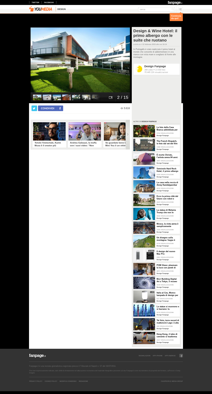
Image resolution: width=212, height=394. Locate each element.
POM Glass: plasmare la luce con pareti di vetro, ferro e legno (167, 266)
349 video (148, 70)
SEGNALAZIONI (144, 355)
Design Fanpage (155, 66)
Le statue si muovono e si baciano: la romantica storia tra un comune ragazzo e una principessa (168, 307)
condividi (47, 108)
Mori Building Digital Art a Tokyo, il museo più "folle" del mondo (167, 280)
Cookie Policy (51, 381)
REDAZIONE (83, 381)
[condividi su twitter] (34, 108)
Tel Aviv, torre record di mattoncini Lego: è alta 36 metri (168, 321)
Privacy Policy (35, 381)
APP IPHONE (157, 355)
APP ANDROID (170, 355)
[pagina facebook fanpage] (181, 355)
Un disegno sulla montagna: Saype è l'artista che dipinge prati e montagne (166, 238)
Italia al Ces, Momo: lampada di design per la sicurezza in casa (167, 294)
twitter (35, 2)
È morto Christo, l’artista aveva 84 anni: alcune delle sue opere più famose (167, 156)
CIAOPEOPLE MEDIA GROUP (172, 381)
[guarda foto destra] (90, 60)
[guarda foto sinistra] (40, 60)
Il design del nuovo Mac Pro (166, 252)
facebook (49, 2)
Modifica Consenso (68, 381)
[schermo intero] (110, 97)
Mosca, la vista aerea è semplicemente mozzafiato (167, 225)
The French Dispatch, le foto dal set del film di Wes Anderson (167, 142)
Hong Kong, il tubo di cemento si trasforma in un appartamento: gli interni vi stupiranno (168, 335)
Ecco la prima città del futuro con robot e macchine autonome (167, 197)
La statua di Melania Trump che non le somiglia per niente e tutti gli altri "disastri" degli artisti (167, 211)
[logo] (175, 2)
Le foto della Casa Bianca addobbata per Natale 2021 (167, 128)
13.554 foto (160, 70)
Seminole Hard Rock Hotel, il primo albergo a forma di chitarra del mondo (167, 169)
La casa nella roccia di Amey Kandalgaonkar (167, 183)
